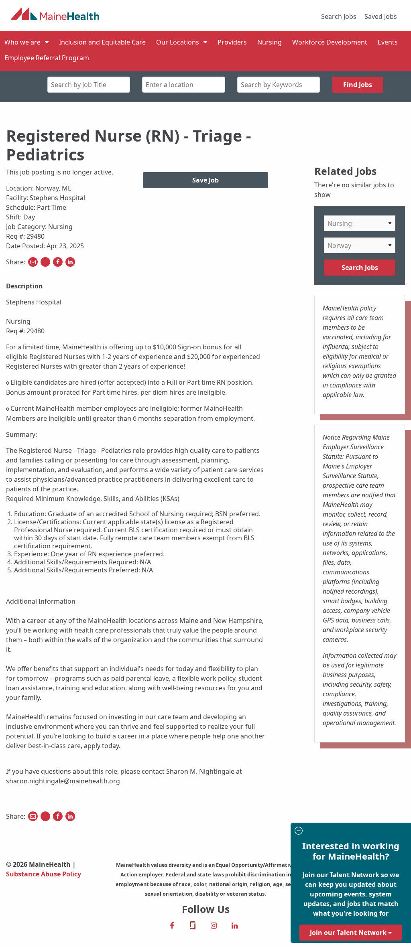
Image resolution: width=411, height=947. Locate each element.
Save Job (205, 180)
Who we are (22, 42)
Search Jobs (338, 16)
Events (388, 42)
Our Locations (177, 42)
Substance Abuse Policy (43, 874)
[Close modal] (350, 832)
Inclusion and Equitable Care (102, 42)
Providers (232, 42)
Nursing (269, 42)
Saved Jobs (380, 16)
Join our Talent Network (349, 932)
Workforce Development (329, 42)
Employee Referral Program (46, 57)
